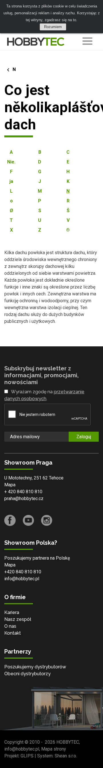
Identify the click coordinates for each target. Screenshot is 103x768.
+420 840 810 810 (22, 571)
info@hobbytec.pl (21, 578)
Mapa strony (53, 749)
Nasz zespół (17, 619)
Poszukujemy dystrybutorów (35, 667)
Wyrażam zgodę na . (44, 395)
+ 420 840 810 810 (23, 491)
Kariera (11, 612)
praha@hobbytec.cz (23, 498)
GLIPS (27, 756)
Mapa (9, 484)
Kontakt (12, 633)
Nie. (11, 162)
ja (11, 181)
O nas (10, 626)
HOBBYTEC (67, 742)
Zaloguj (83, 436)
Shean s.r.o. (66, 756)
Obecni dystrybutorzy (27, 673)
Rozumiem (53, 27)
